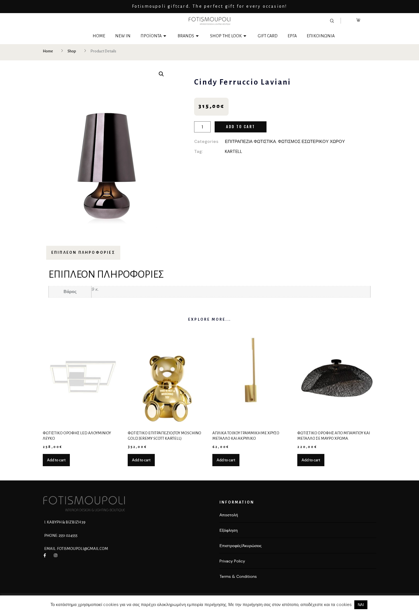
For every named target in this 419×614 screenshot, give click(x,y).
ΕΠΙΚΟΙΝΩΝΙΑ (321, 36)
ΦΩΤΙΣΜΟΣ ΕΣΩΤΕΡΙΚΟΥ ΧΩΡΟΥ (311, 141)
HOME (99, 36)
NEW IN (123, 36)
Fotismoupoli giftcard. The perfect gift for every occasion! (209, 6)
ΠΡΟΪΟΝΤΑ (151, 36)
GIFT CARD (268, 36)
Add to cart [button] (56, 460)
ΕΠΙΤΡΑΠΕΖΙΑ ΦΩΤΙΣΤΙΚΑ (250, 141)
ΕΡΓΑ (292, 36)
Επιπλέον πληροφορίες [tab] (83, 253)
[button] (161, 74)
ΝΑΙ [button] (361, 604)
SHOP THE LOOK (226, 36)
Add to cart (240, 126)
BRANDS (186, 36)
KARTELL (233, 151)
